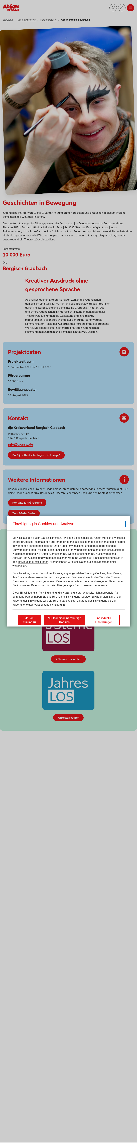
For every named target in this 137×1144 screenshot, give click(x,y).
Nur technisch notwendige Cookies (64, 620)
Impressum (100, 585)
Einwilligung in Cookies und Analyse (43, 524)
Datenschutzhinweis (43, 585)
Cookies (115, 577)
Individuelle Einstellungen (33, 561)
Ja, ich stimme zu (29, 620)
